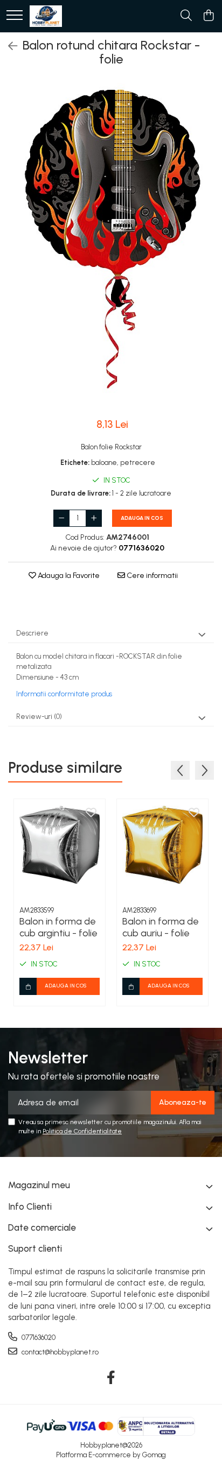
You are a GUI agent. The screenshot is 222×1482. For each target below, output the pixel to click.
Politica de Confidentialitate (82, 1131)
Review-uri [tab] (39, 716)
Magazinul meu (39, 1185)
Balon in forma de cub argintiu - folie (58, 927)
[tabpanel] (111, 244)
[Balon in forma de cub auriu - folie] (162, 844)
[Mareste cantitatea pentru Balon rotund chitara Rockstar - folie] (94, 518)
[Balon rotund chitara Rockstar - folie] (111, 244)
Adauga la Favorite (68, 575)
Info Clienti (30, 1206)
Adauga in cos (142, 517)
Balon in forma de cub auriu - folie (160, 927)
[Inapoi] (8, 46)
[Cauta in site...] (186, 16)
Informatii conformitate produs (64, 694)
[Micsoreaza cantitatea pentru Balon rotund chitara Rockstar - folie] (61, 518)
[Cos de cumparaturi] (208, 16)
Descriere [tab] (32, 633)
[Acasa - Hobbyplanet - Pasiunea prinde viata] (46, 16)
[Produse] (14, 16)
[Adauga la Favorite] (91, 813)
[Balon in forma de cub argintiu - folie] (59, 844)
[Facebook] (111, 1378)
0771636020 (38, 1337)
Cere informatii (151, 575)
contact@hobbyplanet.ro (59, 1352)
